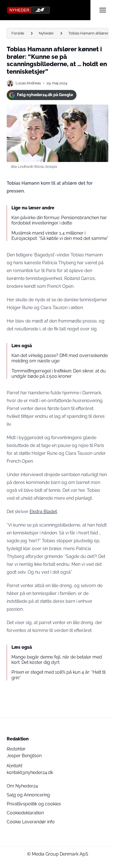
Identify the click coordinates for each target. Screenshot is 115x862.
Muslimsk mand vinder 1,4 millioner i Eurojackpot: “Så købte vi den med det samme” (59, 235)
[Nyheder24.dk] (48, 10)
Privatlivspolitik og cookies (34, 804)
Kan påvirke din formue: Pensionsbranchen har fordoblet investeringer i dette (59, 220)
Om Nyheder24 (22, 786)
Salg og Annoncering (28, 795)
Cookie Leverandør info (31, 821)
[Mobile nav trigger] (102, 10)
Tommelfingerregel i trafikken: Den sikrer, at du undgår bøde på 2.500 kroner (58, 373)
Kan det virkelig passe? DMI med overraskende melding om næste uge (59, 358)
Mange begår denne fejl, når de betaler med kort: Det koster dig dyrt (56, 659)
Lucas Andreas (28, 83)
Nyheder (46, 33)
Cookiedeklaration (25, 812)
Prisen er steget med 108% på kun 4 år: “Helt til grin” (58, 674)
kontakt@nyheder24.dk (30, 772)
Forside (17, 33)
